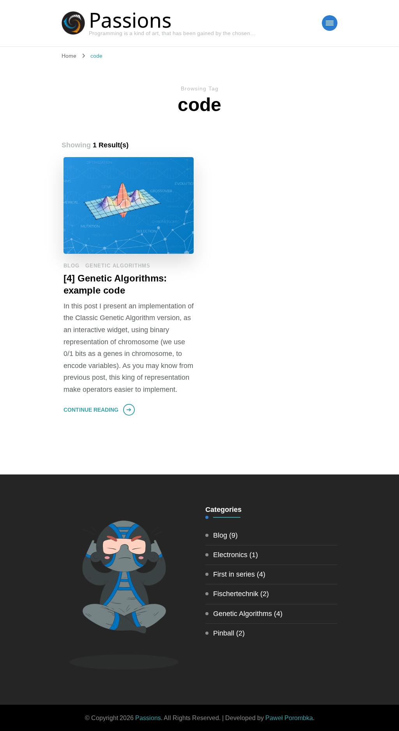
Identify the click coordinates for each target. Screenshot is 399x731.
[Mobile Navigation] (329, 23)
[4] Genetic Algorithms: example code (115, 284)
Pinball (223, 633)
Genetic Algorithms (117, 266)
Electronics (230, 555)
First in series (234, 574)
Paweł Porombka (289, 718)
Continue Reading (91, 410)
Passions (130, 20)
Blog (71, 266)
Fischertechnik (235, 594)
